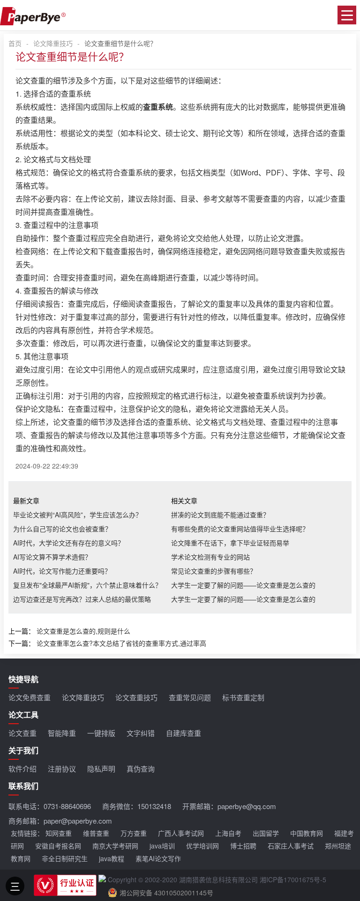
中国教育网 (306, 833)
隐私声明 (101, 768)
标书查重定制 (243, 697)
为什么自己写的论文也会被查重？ (62, 528)
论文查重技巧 (136, 697)
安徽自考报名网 (58, 845)
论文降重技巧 (53, 43)
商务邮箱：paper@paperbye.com (60, 820)
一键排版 (101, 733)
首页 (15, 43)
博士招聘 (243, 845)
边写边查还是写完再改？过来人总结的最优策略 (82, 599)
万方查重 (133, 833)
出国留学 (266, 833)
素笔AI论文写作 (158, 858)
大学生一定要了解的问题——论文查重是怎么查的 (243, 585)
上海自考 (228, 833)
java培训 (162, 845)
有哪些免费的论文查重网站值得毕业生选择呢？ (240, 528)
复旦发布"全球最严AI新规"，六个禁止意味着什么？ (87, 585)
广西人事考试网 (181, 833)
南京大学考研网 (115, 845)
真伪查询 (141, 768)
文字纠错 (141, 733)
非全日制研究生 (65, 858)
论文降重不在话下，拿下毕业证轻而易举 (230, 542)
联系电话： (49, 806)
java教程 (111, 858)
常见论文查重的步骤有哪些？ (213, 570)
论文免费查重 (29, 697)
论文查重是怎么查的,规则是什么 (83, 631)
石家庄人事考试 (291, 845)
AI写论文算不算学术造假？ (52, 556)
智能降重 (62, 733)
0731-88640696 (67, 806)
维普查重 (96, 833)
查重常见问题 (190, 697)
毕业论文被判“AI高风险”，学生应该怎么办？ (77, 514)
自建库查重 (183, 733)
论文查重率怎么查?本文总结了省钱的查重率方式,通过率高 (121, 643)
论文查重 (22, 733)
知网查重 (58, 833)
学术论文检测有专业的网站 (210, 556)
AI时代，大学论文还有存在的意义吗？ (68, 542)
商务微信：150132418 (136, 806)
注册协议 (62, 768)
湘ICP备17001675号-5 (293, 879)
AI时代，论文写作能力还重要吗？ (62, 570)
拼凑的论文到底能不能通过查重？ (220, 514)
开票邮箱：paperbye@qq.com (229, 806)
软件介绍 (22, 768)
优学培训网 (202, 845)
